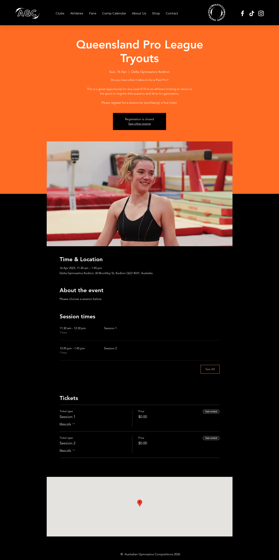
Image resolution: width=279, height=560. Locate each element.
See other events (139, 123)
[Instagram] (261, 13)
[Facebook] (242, 13)
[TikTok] (251, 13)
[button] (60, 13)
